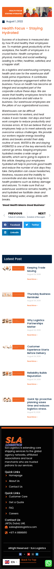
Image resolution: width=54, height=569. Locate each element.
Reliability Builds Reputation (37, 374)
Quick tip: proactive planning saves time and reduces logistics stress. (39, 403)
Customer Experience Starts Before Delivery (38, 350)
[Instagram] (32, 554)
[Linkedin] (37, 554)
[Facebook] (20, 554)
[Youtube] (28, 554)
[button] (12, 225)
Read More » (32, 279)
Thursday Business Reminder (38, 295)
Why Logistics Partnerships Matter (35, 323)
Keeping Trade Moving (36, 269)
